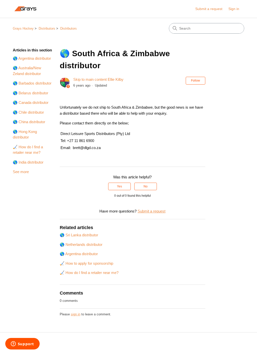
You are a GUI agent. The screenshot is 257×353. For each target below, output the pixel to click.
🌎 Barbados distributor (32, 83)
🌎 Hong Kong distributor (25, 134)
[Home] (25, 9)
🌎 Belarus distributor (30, 93)
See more (21, 172)
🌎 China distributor (29, 122)
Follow (195, 80)
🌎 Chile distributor (28, 112)
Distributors (47, 28)
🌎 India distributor (28, 162)
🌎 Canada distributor (30, 102)
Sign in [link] (233, 9)
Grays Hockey (23, 28)
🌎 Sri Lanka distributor (79, 235)
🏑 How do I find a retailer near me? (28, 150)
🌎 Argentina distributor (32, 58)
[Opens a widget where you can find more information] (22, 344)
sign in (75, 314)
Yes (119, 186)
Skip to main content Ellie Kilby (98, 79)
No (146, 186)
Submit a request (208, 9)
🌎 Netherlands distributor (81, 244)
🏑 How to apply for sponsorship (86, 263)
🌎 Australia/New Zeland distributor (27, 71)
